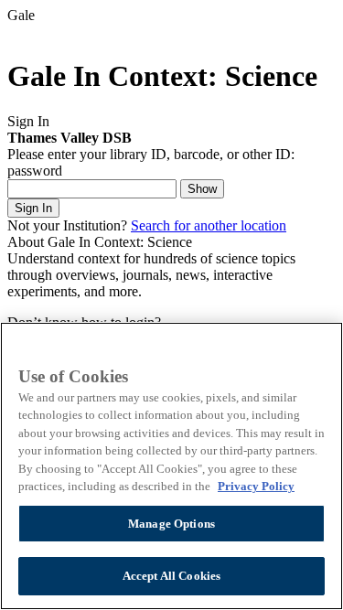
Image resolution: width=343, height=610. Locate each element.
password (34, 170)
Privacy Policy (256, 486)
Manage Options (171, 523)
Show (202, 189)
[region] (171, 466)
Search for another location (208, 225)
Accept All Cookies (171, 576)
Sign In (33, 208)
